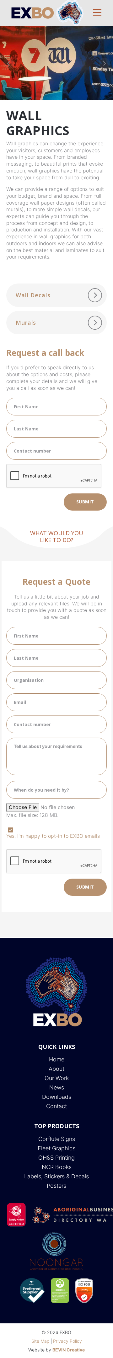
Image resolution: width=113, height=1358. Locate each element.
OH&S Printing (56, 1157)
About (56, 1068)
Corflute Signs (56, 1139)
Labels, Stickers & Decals (56, 1176)
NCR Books (57, 1167)
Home (56, 1059)
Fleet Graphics (56, 1148)
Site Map (40, 1341)
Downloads (56, 1097)
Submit (85, 502)
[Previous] (8, 63)
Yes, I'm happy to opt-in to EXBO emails (53, 836)
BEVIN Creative (68, 1349)
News (56, 1087)
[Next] (104, 63)
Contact (56, 1106)
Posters (56, 1185)
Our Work (57, 1078)
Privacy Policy (67, 1341)
